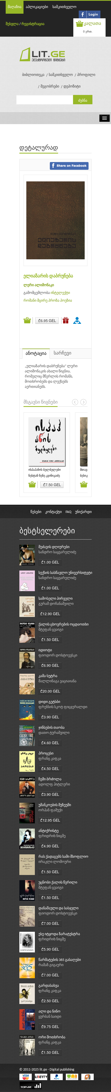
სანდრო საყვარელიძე (57, 552)
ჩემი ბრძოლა (49, 779)
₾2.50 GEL (50, 1000)
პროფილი (86, 75)
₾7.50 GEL (52, 484)
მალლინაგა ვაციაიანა (57, 681)
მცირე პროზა (48, 301)
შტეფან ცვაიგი (50, 630)
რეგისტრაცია (32, 24)
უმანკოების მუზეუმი (54, 805)
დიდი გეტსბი (49, 702)
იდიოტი (45, 650)
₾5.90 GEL (50, 949)
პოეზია (66, 301)
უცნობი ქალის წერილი (57, 883)
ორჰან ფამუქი (50, 810)
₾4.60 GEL (50, 742)
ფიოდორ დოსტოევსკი (57, 655)
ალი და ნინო (49, 1012)
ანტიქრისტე (48, 831)
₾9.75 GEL (50, 1026)
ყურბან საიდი (49, 1017)
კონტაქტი (53, 512)
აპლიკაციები (37, 7)
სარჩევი (62, 353)
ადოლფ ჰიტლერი (54, 784)
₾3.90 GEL (50, 716)
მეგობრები (50, 87)
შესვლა (12, 24)
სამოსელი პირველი (55, 599)
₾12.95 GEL (50, 820)
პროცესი (45, 754)
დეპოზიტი (72, 87)
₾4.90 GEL (50, 845)
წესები (35, 512)
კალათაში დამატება (28, 320)
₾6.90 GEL (50, 665)
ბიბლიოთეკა (33, 75)
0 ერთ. (87, 31)
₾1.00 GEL (50, 562)
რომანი (29, 301)
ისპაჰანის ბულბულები (44, 469)
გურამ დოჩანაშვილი (56, 604)
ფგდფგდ (78, 320)
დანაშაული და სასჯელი (58, 908)
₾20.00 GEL (50, 691)
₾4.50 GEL (50, 768)
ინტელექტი (60, 293)
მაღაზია (14, 7)
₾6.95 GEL (47, 320)
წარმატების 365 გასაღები (59, 960)
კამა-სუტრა (47, 676)
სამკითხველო (64, 7)
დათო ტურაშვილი (53, 733)
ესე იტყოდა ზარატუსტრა (59, 934)
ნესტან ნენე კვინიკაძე (44, 475)
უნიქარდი (83, 512)
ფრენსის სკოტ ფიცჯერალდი (62, 707)
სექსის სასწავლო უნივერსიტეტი (65, 573)
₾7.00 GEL (50, 923)
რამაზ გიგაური (51, 965)
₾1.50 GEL (50, 639)
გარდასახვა (48, 986)
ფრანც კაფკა (49, 759)
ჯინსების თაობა (51, 728)
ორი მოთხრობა (51, 1037)
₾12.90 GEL (50, 613)
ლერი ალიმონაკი (38, 285)
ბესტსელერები (47, 531)
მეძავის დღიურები (53, 547)
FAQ (68, 512)
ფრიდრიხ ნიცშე (52, 836)
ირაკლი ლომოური (54, 862)
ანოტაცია (36, 353)
